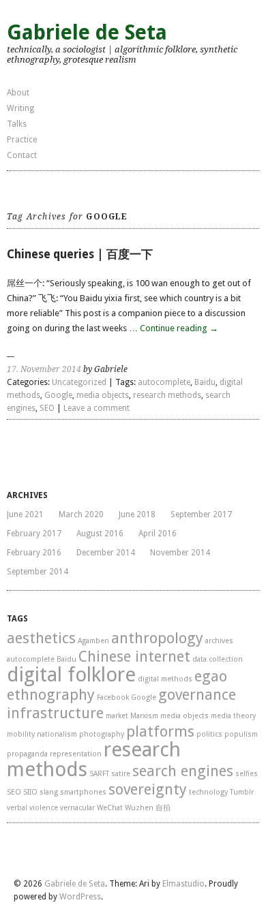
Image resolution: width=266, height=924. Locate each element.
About (18, 92)
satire (120, 773)
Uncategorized (79, 382)
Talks (17, 124)
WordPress (80, 897)
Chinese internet (134, 656)
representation (76, 754)
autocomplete (164, 382)
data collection (217, 659)
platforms (160, 731)
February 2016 (34, 552)
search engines (182, 771)
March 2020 (81, 514)
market (117, 715)
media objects (102, 395)
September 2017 (201, 514)
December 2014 (105, 552)
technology (208, 792)
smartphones (83, 792)
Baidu (205, 382)
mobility (21, 734)
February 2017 (34, 533)
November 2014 (180, 552)
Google (58, 395)
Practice (22, 139)
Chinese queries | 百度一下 (80, 254)
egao (210, 676)
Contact (22, 155)
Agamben (93, 640)
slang (49, 792)
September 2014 (37, 571)
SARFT (99, 773)
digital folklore (71, 674)
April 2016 (157, 533)
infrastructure (55, 713)
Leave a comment (96, 408)
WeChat (110, 807)
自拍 (163, 807)
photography (101, 734)
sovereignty (147, 789)
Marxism (144, 715)
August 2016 (99, 533)
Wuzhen (139, 807)
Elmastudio (183, 884)
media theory (233, 715)
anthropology (157, 638)
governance (197, 694)
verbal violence (32, 807)
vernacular (77, 807)
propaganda (27, 754)
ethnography (51, 694)
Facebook (113, 697)
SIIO (30, 792)
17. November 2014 (44, 369)
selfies (246, 773)
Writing (20, 108)
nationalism (57, 734)
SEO (47, 408)
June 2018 (137, 514)
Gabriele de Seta (87, 32)
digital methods (165, 679)
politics (209, 734)
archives (219, 640)
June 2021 (25, 514)
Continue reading (179, 328)
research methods (167, 395)
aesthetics (41, 638)
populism (241, 734)
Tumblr (242, 792)
